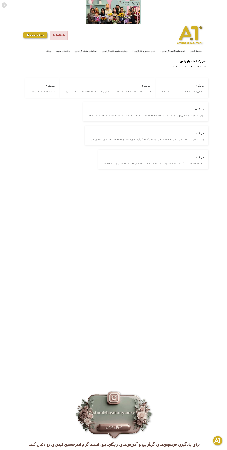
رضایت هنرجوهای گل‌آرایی (114, 51)
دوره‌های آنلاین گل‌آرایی (173, 51)
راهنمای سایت (63, 51)
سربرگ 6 (200, 86)
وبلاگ (48, 51)
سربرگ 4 (50, 86)
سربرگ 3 (199, 110)
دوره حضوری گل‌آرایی (144, 51)
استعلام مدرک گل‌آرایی (85, 51)
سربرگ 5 (146, 86)
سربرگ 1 (200, 157)
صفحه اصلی (196, 51)
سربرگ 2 (200, 134)
